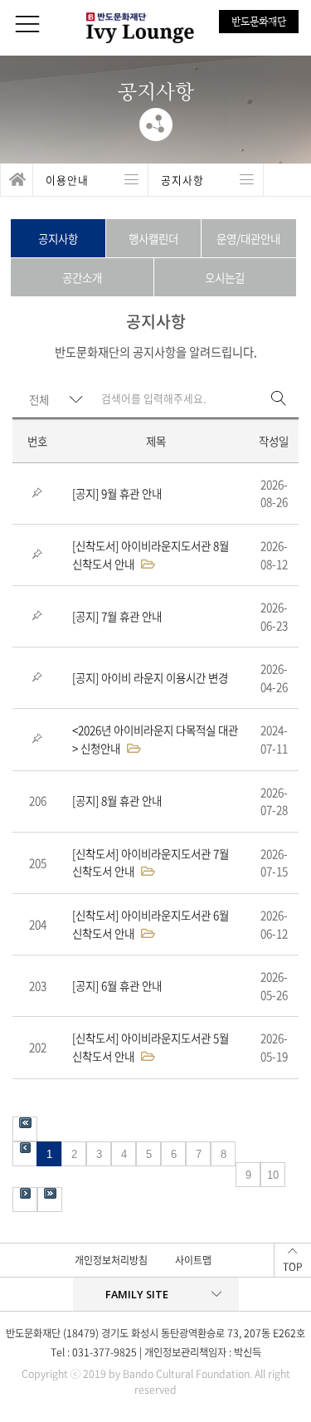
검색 (279, 399)
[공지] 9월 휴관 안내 (117, 493)
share (156, 124)
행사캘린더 (153, 238)
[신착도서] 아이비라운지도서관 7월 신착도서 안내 (150, 862)
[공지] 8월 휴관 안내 (117, 800)
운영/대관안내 (248, 238)
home (16, 180)
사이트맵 (193, 1260)
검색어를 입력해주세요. (153, 398)
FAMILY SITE (136, 1294)
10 (273, 1175)
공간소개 (82, 277)
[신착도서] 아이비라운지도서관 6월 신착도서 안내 (150, 923)
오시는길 (225, 277)
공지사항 (58, 238)
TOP (293, 1266)
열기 (90, 180)
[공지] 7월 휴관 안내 (117, 616)
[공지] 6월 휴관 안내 (117, 985)
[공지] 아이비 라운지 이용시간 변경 (150, 677)
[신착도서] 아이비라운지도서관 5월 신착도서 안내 (150, 1046)
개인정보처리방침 (111, 1260)
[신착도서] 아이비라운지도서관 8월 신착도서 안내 (150, 554)
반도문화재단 (258, 21)
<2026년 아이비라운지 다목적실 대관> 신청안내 (155, 738)
